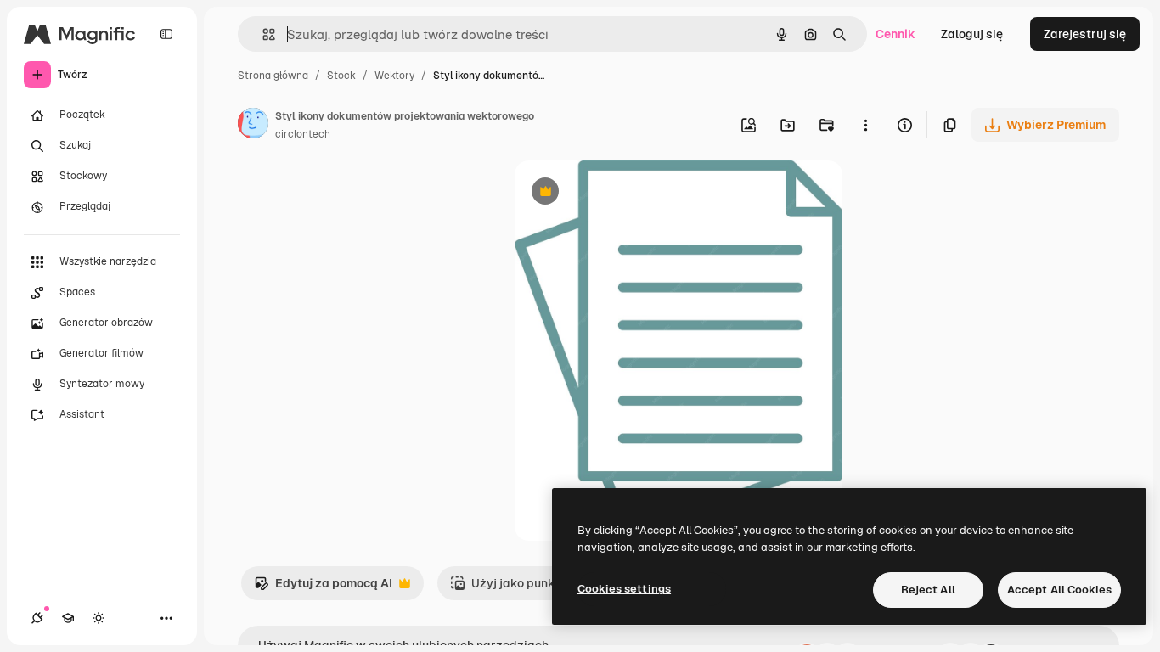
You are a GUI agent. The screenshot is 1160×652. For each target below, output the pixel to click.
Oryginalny (632, 193)
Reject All (928, 589)
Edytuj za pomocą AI (323, 588)
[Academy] (68, 618)
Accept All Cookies (1059, 589)
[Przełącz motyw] (98, 618)
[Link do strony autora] (253, 125)
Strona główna (273, 75)
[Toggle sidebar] (166, 34)
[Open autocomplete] (262, 34)
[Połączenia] (37, 618)
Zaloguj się (972, 34)
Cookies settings (624, 589)
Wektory (394, 75)
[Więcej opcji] (865, 125)
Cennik (895, 34)
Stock (341, 75)
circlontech (302, 134)
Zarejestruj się (1085, 34)
